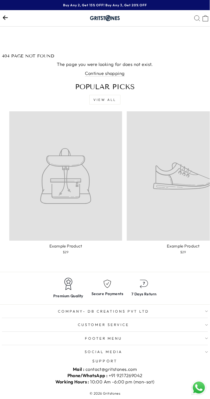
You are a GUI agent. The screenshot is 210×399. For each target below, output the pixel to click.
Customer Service (103, 324)
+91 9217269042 (126, 375)
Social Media (103, 352)
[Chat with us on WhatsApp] (199, 388)
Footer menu (103, 338)
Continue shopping (105, 73)
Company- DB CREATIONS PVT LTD (103, 311)
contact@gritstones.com (111, 369)
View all (104, 100)
